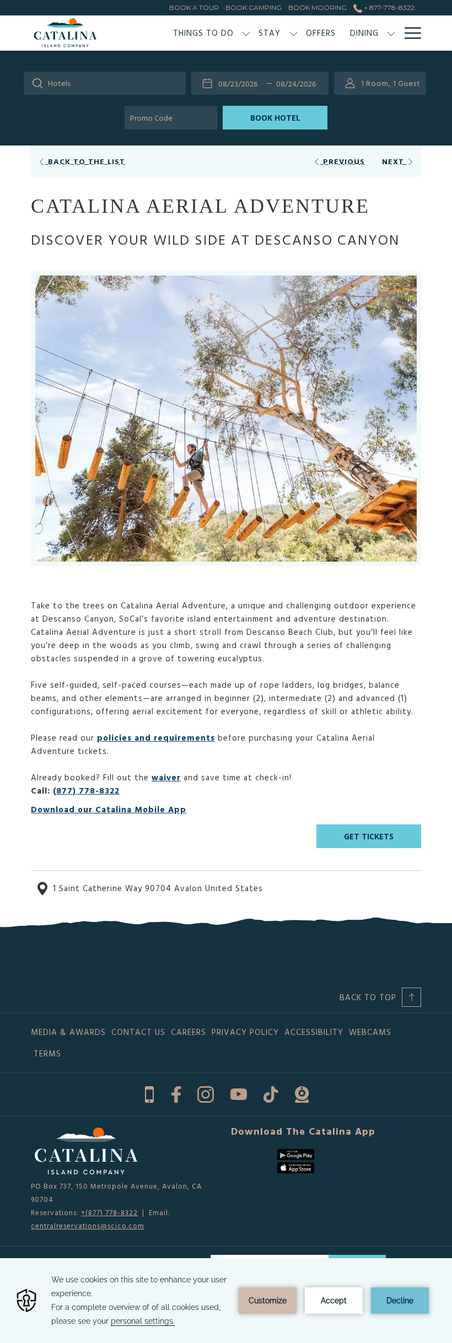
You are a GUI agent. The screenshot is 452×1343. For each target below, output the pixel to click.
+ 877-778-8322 (388, 7)
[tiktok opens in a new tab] (271, 1092)
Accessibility (313, 1032)
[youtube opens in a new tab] (238, 1092)
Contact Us (138, 1032)
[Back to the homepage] (65, 33)
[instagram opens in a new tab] (205, 1092)
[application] (226, 1300)
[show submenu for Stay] (293, 33)
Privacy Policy (245, 1032)
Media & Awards (68, 1032)
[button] (240, 83)
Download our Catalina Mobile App (108, 809)
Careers (188, 1032)
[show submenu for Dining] (391, 33)
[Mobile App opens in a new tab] (149, 1092)
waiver (166, 777)
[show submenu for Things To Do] (246, 33)
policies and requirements (156, 737)
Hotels (59, 83)
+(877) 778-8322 (109, 1212)
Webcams (370, 1032)
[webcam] (301, 1092)
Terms (47, 1053)
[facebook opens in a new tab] (176, 1092)
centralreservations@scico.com (87, 1225)
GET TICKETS (369, 836)
